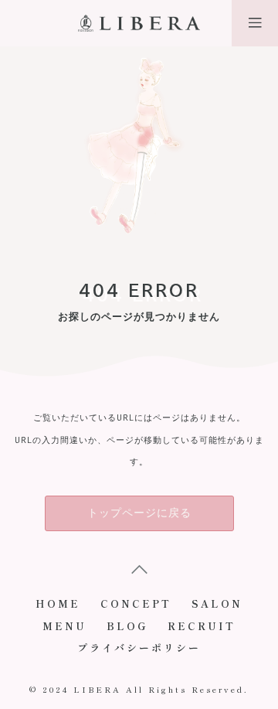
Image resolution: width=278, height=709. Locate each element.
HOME (58, 603)
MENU (64, 626)
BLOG (127, 626)
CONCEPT (135, 603)
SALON (217, 603)
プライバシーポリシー (139, 647)
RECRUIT (202, 626)
